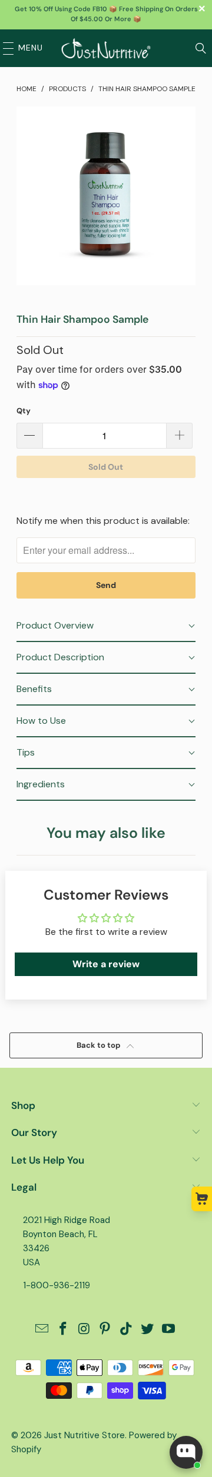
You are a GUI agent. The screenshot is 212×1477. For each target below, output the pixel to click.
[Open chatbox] (186, 1452)
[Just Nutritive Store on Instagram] (84, 1330)
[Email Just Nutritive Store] (42, 1330)
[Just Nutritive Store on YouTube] (168, 1330)
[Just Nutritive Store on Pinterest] (105, 1330)
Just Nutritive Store (84, 1435)
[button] (106, 626)
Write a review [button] (106, 964)
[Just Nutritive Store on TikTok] (126, 1330)
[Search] (201, 48)
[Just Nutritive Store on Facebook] (63, 1330)
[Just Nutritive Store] (106, 48)
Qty (23, 411)
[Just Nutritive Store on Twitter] (148, 1330)
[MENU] (5, 48)
